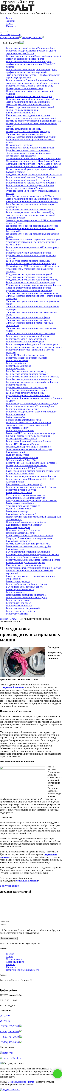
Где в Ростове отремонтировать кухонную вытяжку (32, 376)
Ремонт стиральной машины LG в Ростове (28, 180)
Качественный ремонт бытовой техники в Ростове (32, 201)
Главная (10, 953)
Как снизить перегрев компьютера (23, 565)
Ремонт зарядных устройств (20, 611)
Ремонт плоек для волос (18, 603)
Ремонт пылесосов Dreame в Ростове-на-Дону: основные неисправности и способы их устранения (32, 81)
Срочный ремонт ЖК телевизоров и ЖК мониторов (32, 266)
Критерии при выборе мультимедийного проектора (32, 554)
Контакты (11, 26)
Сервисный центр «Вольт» (21, 1082)
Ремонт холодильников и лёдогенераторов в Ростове (33, 560)
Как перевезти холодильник (20, 112)
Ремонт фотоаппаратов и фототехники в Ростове (31, 476)
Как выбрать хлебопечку (18, 541)
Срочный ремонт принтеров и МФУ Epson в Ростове (33, 161)
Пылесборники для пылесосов (21, 438)
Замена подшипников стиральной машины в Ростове (33, 199)
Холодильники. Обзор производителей (26, 498)
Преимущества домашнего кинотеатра (26, 595)
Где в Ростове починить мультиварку (25, 393)
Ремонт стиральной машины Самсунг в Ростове (30, 177)
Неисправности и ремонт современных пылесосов (32, 225)
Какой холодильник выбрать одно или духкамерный (33, 471)
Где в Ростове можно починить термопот (27, 390)
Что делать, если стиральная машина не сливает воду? (34, 174)
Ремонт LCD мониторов (18, 366)
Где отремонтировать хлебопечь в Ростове (28, 395)
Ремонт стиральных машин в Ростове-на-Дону (30, 406)
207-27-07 (5, 34)
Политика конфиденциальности (22, 970)
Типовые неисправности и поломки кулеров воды (32, 293)
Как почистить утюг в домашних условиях (28, 115)
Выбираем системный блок (20, 503)
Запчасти (10, 21)
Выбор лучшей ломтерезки (20, 473)
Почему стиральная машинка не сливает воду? (30, 107)
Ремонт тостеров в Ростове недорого (25, 341)
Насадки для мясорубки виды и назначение (28, 446)
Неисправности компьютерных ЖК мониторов (30, 147)
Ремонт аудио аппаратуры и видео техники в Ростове (33, 568)
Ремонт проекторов (16, 384)
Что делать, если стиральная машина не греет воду (32, 279)
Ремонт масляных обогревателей (23, 608)
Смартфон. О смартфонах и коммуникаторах (29, 538)
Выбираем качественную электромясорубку (28, 546)
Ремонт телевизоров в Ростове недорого (26, 357)
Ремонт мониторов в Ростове (21, 489)
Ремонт (10, 18)
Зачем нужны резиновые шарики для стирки (29, 96)
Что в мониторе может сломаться (23, 506)
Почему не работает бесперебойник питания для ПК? (33, 120)
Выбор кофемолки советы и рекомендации (28, 551)
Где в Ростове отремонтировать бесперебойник (30, 209)
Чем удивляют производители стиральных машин (31, 500)
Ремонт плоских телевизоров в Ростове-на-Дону (31, 263)
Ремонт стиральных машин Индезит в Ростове (30, 185)
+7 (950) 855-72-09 (9, 1026)
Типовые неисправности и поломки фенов (28, 317)
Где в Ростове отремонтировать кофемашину (29, 379)
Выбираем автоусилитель (19, 492)
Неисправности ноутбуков (19, 145)
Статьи (9, 23)
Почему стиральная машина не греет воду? (28, 131)
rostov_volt (7, 1052)
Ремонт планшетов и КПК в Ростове (25, 468)
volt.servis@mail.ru (11, 1058)
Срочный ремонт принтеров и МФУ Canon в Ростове (33, 164)
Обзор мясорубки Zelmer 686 (21, 460)
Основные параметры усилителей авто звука (29, 449)
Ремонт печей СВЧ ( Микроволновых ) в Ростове (31, 463)
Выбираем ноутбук (15, 417)
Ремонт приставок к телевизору (22, 409)
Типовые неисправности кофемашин (25, 134)
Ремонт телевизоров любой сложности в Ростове (31, 411)
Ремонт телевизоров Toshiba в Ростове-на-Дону (30, 48)
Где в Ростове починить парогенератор (26, 371)
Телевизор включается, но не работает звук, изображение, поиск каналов (28, 154)
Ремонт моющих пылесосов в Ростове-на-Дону (30, 212)
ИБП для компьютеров (17, 454)
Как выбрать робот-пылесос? (21, 514)
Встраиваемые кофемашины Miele (23, 419)
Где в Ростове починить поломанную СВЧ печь (30, 196)
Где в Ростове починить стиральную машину (29, 290)
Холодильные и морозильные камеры (25, 495)
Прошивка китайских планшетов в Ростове (28, 422)
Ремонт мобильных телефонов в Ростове (27, 584)
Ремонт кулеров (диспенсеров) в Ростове (27, 557)
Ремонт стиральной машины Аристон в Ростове (31, 182)
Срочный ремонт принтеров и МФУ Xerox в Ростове (33, 158)
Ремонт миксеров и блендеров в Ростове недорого (32, 344)
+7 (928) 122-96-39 (32, 37)
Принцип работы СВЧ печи (20, 533)
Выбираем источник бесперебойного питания (29, 535)
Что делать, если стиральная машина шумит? (29, 274)
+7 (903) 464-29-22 (9, 1037)
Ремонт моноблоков (16, 363)
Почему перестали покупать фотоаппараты (28, 543)
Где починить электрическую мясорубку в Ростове (32, 382)
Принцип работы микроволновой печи (26, 522)
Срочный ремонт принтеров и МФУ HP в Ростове (31, 166)
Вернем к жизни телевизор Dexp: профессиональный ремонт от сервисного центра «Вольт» (33, 57)
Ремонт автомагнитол (17, 613)
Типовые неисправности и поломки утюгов (28, 320)
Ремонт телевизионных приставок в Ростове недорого (34, 347)
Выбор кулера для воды (18, 581)
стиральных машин (27, 880)
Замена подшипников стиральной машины (28, 102)
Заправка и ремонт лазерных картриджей (27, 425)
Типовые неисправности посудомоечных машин (31, 137)
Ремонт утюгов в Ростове (19, 605)
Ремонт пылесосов (15, 592)
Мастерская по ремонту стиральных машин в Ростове (33, 285)
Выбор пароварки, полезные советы (24, 586)
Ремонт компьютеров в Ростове (22, 457)
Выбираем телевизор (17, 511)
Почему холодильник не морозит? (23, 129)
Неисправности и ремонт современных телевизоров (33, 239)
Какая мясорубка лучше (18, 527)
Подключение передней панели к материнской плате (33, 99)
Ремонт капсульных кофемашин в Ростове (27, 336)
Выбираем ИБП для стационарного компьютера (30, 433)
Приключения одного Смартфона (23, 530)
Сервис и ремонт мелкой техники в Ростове (28, 287)
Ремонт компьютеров (17, 360)
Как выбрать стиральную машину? (24, 484)
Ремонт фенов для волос (18, 600)
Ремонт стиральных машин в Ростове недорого (30, 282)
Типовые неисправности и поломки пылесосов (30, 333)
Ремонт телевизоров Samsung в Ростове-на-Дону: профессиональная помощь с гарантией (31, 70)
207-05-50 (15, 34)
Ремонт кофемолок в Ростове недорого (26, 339)
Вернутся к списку (9, 885)
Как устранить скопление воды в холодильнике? (31, 118)
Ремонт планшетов (15, 414)
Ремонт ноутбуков (15, 368)
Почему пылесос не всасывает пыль (24, 88)
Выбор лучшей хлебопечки (20, 589)
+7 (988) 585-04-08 (9, 37)
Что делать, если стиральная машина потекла (29, 277)
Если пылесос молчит (17, 428)
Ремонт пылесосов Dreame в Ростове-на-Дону (29, 85)
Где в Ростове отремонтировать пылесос (27, 374)
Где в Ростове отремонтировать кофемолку (28, 261)
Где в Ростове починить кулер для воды (26, 387)
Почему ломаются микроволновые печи (26, 465)
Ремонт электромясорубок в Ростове (24, 188)
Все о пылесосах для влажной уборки (25, 562)
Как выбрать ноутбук (17, 452)
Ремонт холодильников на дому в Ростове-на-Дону (32, 403)
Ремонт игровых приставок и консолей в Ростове (31, 487)
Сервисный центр (15, 961)
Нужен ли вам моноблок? (19, 508)
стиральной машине (13, 687)
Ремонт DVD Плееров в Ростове (22, 444)
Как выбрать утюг (15, 549)
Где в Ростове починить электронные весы (28, 150)
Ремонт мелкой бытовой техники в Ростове (28, 441)
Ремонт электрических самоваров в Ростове (28, 252)
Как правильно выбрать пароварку (24, 525)
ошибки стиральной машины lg (22, 110)
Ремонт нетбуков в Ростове (20, 430)
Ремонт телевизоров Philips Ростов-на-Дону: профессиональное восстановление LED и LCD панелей (30, 64)
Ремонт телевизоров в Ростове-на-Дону (26, 597)
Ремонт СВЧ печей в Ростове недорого (26, 355)
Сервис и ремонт (14, 959)
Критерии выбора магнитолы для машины (28, 436)
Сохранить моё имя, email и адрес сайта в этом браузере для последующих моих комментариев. (30, 931)
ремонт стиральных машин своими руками (28, 104)
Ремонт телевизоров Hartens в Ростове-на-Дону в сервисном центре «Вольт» (31, 52)
